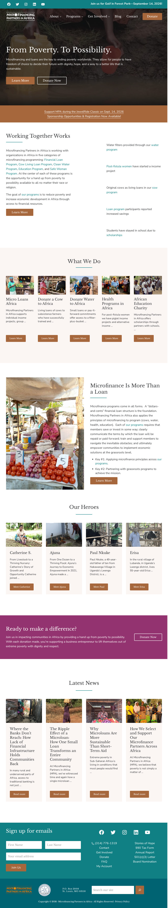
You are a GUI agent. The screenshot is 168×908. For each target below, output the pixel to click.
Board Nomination (145, 862)
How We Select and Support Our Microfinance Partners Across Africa (143, 740)
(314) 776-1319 (105, 843)
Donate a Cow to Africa (50, 301)
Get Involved (104, 852)
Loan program (115, 209)
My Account (104, 866)
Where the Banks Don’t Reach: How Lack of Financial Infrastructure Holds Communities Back (22, 746)
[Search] (140, 890)
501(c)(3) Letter (144, 857)
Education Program (31, 169)
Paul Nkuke (100, 553)
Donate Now (52, 80)
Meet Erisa (139, 587)
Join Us (16, 867)
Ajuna (55, 553)
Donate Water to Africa (82, 301)
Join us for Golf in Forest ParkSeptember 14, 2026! (126, 4)
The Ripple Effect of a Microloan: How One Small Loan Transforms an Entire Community (64, 744)
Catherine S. (21, 553)
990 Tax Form (145, 848)
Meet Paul (101, 587)
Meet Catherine (23, 587)
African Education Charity (143, 303)
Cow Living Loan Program (35, 164)
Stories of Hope (145, 843)
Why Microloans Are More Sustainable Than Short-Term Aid (103, 740)
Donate (104, 857)
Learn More (20, 80)
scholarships (114, 235)
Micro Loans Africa (17, 301)
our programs (30, 194)
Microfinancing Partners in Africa (75, 901)
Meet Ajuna (59, 587)
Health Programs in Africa (113, 303)
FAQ (104, 862)
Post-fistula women (119, 166)
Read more (21, 795)
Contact (104, 848)
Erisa (134, 553)
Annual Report (144, 852)
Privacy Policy (122, 901)
